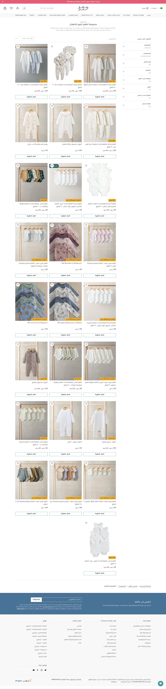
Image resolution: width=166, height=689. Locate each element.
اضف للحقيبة (99, 97)
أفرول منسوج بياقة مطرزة (72, 144)
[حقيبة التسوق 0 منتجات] (5, 8)
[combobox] (25, 38)
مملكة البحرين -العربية (40, 636)
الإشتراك (36, 600)
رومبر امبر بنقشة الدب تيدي (38, 144)
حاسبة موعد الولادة (110, 646)
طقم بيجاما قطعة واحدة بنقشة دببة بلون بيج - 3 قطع (100, 146)
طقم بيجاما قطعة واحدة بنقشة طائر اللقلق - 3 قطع (100, 86)
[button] (149, 15)
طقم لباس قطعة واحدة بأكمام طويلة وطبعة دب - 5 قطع (34, 205)
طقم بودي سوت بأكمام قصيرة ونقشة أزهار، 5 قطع (101, 265)
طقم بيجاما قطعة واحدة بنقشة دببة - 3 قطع (67, 86)
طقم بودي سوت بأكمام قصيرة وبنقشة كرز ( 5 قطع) (66, 503)
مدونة (114, 650)
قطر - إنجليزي (42, 653)
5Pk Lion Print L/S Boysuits (37, 323)
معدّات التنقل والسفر (74, 629)
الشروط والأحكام (145, 633)
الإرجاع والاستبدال (145, 629)
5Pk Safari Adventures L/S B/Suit (69, 323)
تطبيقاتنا (148, 643)
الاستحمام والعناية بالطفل (72, 640)
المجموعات (83, 22)
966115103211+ (21, 609)
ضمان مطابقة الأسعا (144, 636)
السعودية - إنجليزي (41, 646)
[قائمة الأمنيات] (86, 46)
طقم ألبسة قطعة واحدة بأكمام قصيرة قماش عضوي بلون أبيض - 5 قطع (101, 324)
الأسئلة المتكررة (111, 633)
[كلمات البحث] (24, 8)
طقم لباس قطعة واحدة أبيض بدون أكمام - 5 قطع (100, 562)
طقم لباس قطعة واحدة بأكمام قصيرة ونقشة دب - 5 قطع (33, 443)
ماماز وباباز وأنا (111, 643)
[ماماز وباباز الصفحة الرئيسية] (83, 8)
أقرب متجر (113, 636)
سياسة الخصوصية (48, 607)
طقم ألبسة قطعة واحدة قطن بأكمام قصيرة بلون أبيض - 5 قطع (102, 205)
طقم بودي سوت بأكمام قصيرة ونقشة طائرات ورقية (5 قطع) (33, 265)
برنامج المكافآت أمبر (144, 646)
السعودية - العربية (41, 650)
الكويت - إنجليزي (41, 640)
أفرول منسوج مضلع (40, 382)
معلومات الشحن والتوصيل (142, 626)
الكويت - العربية (42, 643)
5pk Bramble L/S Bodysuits (72, 263)
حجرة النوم (78, 633)
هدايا (79, 643)
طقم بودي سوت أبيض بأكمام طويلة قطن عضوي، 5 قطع (100, 384)
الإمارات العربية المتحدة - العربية (36, 629)
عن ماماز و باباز (111, 640)
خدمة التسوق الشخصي (108, 657)
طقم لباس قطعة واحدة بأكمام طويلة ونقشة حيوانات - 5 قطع (68, 384)
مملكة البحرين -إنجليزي (39, 633)
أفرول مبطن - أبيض (74, 442)
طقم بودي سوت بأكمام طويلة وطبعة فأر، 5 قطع (31, 503)
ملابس (79, 626)
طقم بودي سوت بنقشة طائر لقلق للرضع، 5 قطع (100, 503)
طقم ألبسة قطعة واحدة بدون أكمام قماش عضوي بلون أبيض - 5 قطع (68, 205)
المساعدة (113, 626)
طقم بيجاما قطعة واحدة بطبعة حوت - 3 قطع (33, 86)
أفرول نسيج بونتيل (109, 442)
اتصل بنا (113, 629)
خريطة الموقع (111, 653)
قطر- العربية (43, 657)
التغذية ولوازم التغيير (74, 636)
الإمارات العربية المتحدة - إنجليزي (36, 626)
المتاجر (144, 8)
